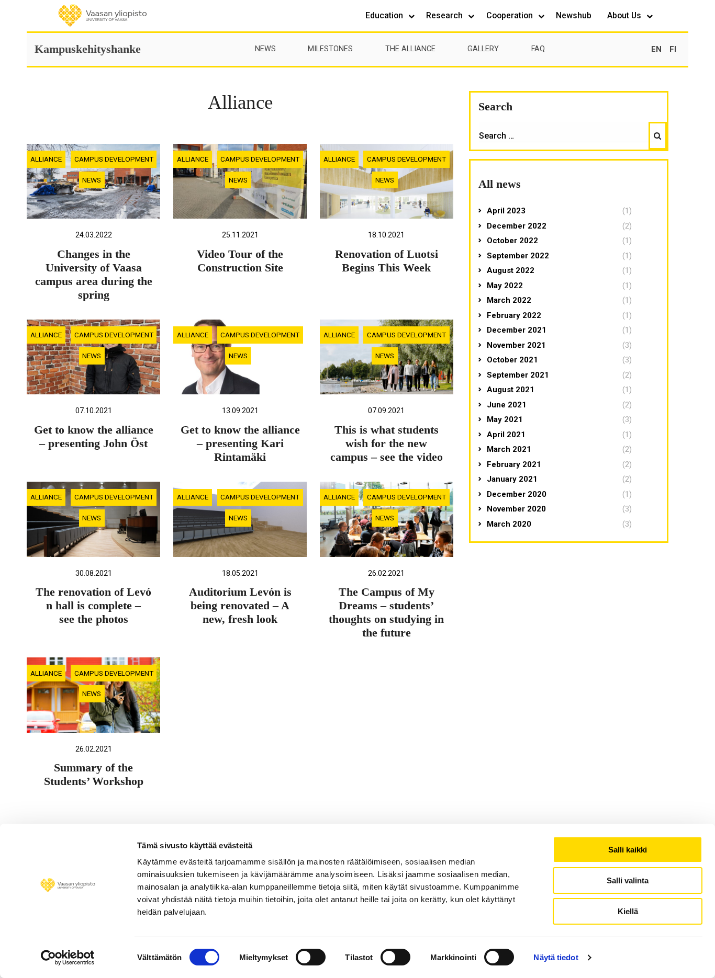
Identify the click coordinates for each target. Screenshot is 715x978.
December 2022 (516, 226)
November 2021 (516, 345)
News (265, 48)
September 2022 (518, 255)
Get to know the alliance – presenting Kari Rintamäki (240, 443)
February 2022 (514, 315)
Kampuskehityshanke (88, 48)
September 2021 (518, 375)
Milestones (330, 48)
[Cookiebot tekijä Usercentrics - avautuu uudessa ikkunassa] (68, 957)
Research (445, 15)
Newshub (573, 15)
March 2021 (509, 449)
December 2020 (516, 494)
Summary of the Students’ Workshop (93, 774)
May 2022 (505, 285)
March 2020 (509, 524)
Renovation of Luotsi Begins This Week (386, 261)
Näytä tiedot (555, 957)
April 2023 (506, 210)
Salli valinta (628, 880)
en (656, 49)
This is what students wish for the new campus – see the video (386, 443)
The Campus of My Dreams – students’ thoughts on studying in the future (386, 612)
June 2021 (507, 405)
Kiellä (628, 911)
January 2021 (512, 479)
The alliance (410, 48)
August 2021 (510, 389)
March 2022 (509, 300)
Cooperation (510, 15)
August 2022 (510, 270)
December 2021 (516, 330)
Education (385, 15)
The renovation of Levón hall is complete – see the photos (93, 606)
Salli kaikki (627, 849)
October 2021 (512, 360)
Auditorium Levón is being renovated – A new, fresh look (240, 606)
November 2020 (516, 509)
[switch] (311, 957)
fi (672, 49)
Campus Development (113, 159)
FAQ (538, 48)
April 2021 (506, 434)
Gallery (483, 48)
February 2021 (514, 464)
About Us (625, 15)
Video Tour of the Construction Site (240, 261)
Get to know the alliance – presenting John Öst (93, 437)
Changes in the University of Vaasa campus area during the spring (93, 274)
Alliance (46, 159)
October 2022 (512, 240)
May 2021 (505, 419)
